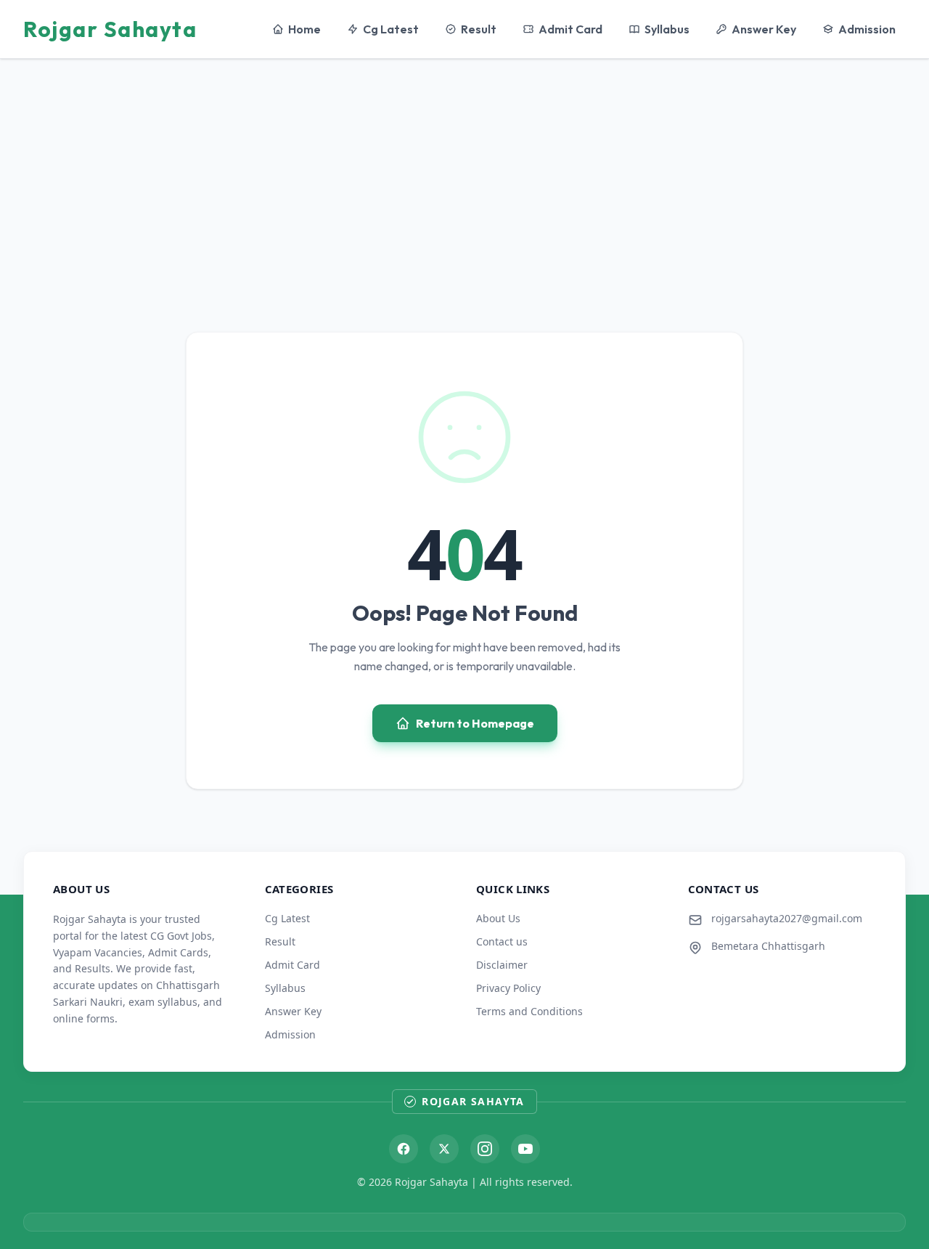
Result (478, 29)
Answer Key (764, 29)
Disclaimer (502, 965)
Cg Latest (391, 29)
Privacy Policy (508, 988)
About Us (498, 918)
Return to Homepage (475, 723)
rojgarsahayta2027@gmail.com (786, 918)
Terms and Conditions (529, 1011)
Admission (867, 29)
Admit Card (570, 29)
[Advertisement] (464, 172)
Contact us (502, 941)
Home (304, 29)
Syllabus (666, 29)
